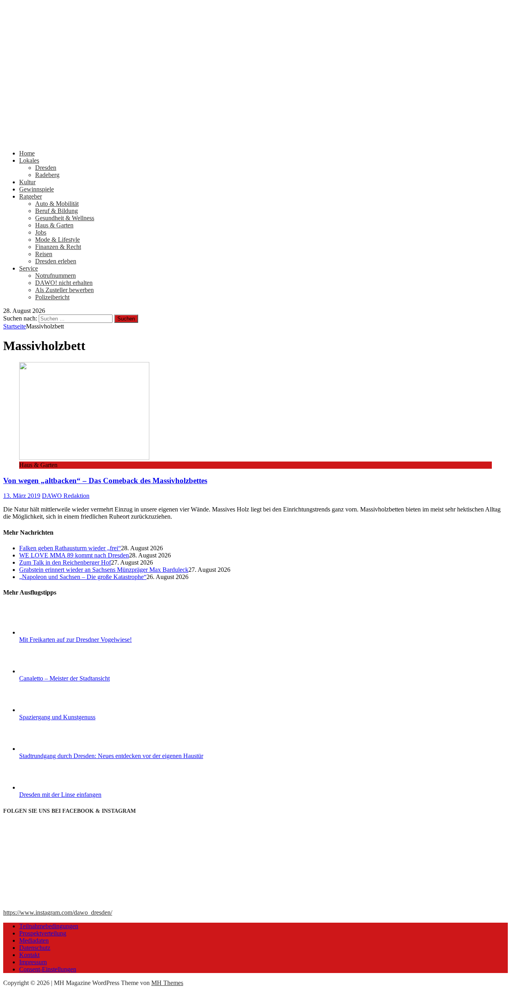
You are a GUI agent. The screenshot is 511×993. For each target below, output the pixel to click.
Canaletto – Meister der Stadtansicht (64, 678)
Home (27, 153)
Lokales (29, 160)
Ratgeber (30, 196)
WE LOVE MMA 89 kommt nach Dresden (74, 555)
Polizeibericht (52, 297)
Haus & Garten (54, 225)
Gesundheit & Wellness (64, 218)
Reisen (43, 254)
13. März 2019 (21, 495)
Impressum (33, 962)
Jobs (40, 232)
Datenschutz (34, 947)
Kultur (27, 182)
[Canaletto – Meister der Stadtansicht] (49, 671)
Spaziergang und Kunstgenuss (57, 717)
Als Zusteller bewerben (64, 290)
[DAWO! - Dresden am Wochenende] (255, 139)
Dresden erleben (55, 261)
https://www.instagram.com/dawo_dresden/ (57, 912)
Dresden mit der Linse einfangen (60, 794)
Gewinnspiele (36, 189)
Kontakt (29, 954)
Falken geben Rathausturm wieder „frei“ (70, 548)
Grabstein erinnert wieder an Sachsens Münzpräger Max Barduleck (103, 569)
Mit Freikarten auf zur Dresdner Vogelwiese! (75, 639)
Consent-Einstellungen (47, 969)
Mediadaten (34, 940)
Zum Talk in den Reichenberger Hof (65, 562)
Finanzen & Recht (58, 246)
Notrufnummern (55, 275)
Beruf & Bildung (56, 210)
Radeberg (47, 174)
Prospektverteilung (42, 933)
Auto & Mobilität (57, 203)
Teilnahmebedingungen (48, 926)
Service (28, 268)
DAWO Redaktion (65, 495)
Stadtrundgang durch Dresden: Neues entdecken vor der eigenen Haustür (111, 755)
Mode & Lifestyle (57, 239)
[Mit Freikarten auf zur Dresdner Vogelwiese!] (49, 632)
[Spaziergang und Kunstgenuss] (49, 709)
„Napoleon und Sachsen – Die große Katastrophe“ (83, 576)
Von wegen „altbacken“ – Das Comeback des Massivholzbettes (105, 480)
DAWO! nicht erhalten (64, 282)
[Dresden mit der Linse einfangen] (49, 787)
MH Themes (167, 982)
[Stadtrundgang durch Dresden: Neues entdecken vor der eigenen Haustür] (49, 748)
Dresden (45, 167)
